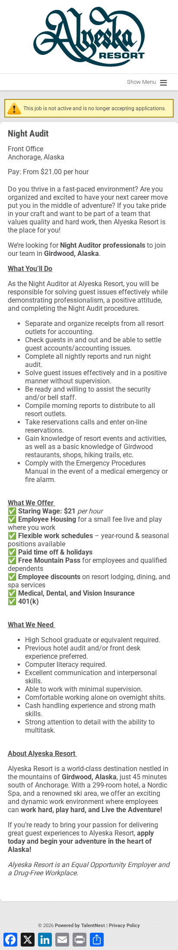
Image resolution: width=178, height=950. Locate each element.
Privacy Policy (124, 925)
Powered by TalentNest (80, 925)
